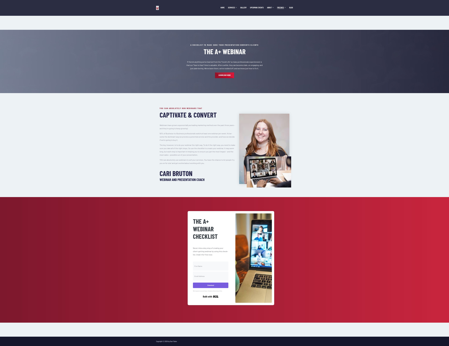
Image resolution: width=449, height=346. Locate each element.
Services (231, 7)
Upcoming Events (257, 7)
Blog (291, 7)
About (269, 7)
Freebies (280, 7)
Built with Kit (210, 296)
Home (223, 7)
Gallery (243, 7)
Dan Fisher (173, 341)
